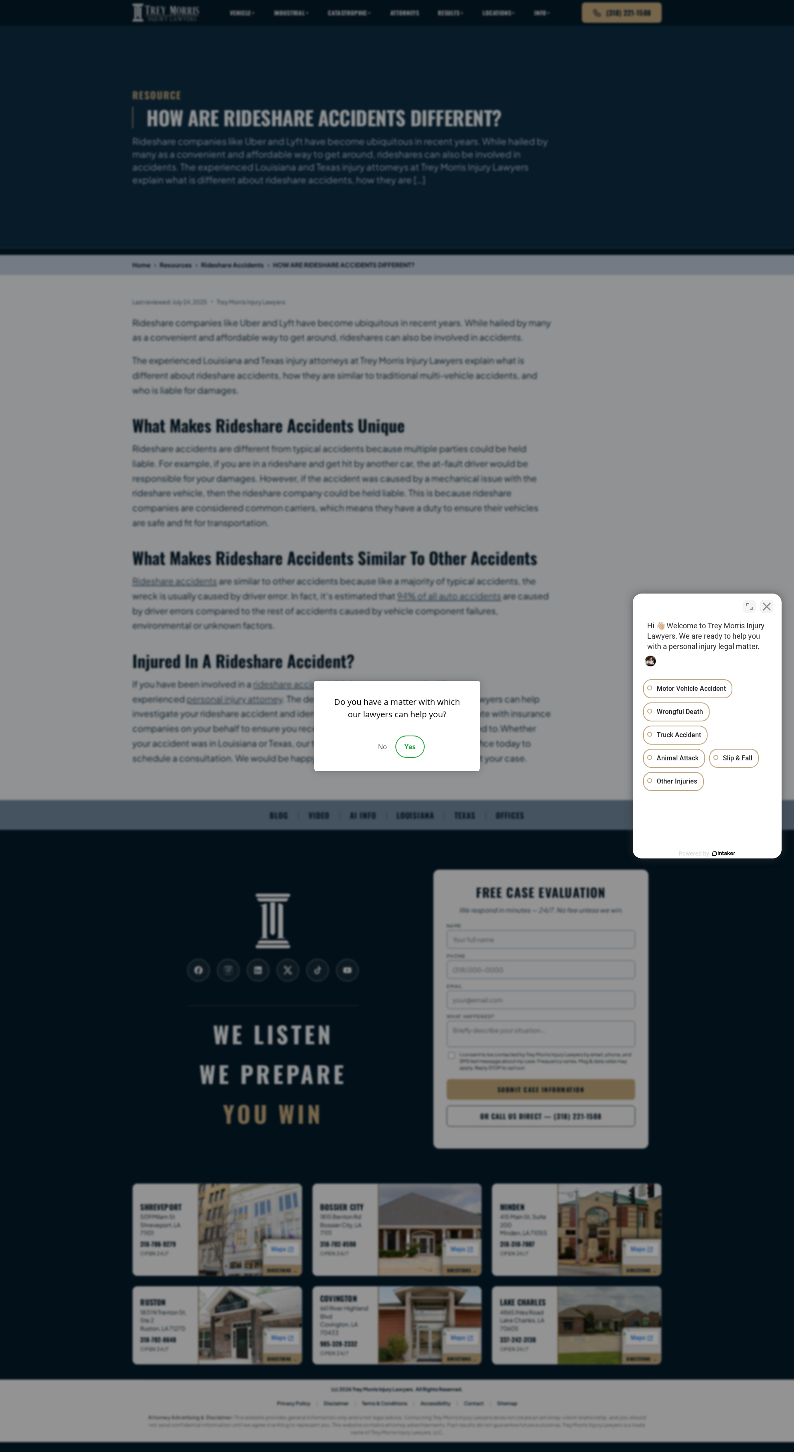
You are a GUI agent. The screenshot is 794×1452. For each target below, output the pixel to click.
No (382, 746)
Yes (410, 746)
